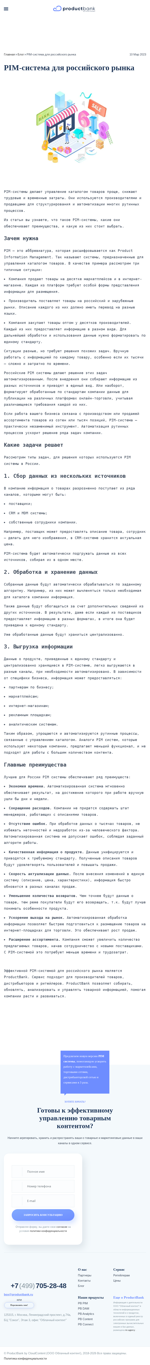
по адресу (130, 1330)
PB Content (85, 1319)
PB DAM (83, 1308)
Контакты (84, 1280)
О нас (82, 1269)
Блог (81, 1285)
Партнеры (84, 1275)
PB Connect (85, 1324)
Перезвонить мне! (19, 1305)
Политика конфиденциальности (25, 1358)
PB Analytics (86, 1313)
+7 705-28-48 (38, 1285)
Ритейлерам (121, 1275)
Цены (117, 1280)
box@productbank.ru (18, 1294)
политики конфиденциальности (48, 1230)
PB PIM (83, 1303)
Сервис (119, 1269)
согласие (61, 1226)
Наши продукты (91, 1297)
